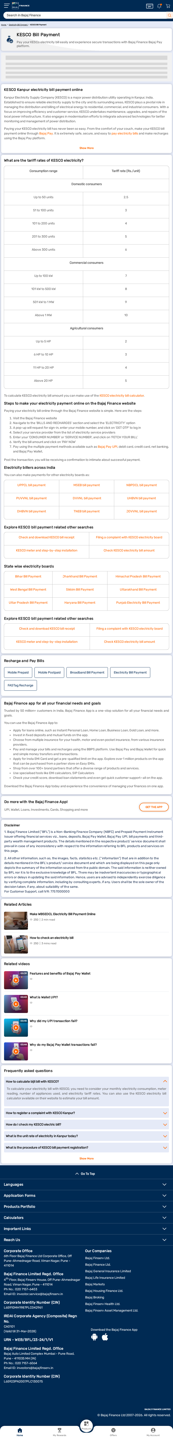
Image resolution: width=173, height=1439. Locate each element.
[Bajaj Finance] (21, 5)
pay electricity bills (125, 133)
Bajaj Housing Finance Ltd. (104, 1291)
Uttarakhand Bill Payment (138, 589)
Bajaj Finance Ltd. (98, 1265)
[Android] (94, 1337)
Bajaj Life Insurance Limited (105, 1278)
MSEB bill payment (86, 485)
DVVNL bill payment (87, 498)
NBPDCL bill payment (141, 485)
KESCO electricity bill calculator (122, 396)
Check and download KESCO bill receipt (46, 537)
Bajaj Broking (94, 1297)
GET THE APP (154, 807)
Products (86, 1428)
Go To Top (88, 1174)
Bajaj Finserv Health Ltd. (102, 1304)
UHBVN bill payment (141, 498)
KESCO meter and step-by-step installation (46, 550)
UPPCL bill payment (31, 485)
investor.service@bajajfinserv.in (40, 1294)
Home (20, 1435)
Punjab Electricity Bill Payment (138, 603)
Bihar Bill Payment (28, 576)
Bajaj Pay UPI (107, 447)
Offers (113, 1435)
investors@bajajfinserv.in (35, 1368)
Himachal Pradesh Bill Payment (138, 576)
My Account (153, 1435)
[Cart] (167, 6)
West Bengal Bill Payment (28, 589)
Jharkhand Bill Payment (80, 576)
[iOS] (105, 1337)
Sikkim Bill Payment (80, 589)
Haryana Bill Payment (79, 603)
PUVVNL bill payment (31, 498)
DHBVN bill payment (31, 511)
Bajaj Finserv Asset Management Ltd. (111, 1310)
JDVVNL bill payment (141, 511)
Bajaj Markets (95, 1284)
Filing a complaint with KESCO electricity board (129, 537)
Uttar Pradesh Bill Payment (28, 603)
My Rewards (59, 1435)
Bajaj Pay (46, 133)
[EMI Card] (149, 6)
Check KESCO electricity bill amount (129, 550)
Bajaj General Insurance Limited (108, 1271)
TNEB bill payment (87, 511)
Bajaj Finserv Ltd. (97, 1258)
